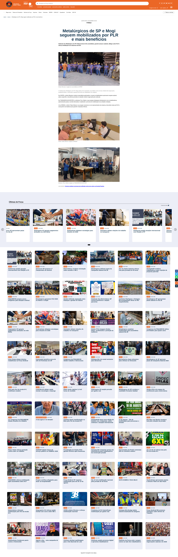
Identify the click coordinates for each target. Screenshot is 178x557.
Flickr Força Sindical (169, 3)
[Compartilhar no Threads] (176, 280)
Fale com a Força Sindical (171, 3)
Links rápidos (163, 7)
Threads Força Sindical (162, 3)
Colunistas (45, 12)
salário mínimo (66, 6)
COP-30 (74, 12)
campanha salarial (47, 6)
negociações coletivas (57, 6)
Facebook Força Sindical (159, 3)
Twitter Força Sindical (164, 3)
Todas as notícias (168, 12)
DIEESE (50, 12)
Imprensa (35, 12)
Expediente (62, 12)
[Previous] (2, 229)
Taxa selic (72, 6)
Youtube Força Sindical (166, 3)
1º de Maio (39, 6)
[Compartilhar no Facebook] (176, 271)
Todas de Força (164, 205)
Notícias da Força (28, 12)
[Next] (175, 229)
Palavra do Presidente (17, 12)
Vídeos (40, 12)
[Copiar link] (176, 283)
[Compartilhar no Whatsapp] (176, 277)
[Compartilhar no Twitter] (176, 274)
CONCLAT (56, 12)
